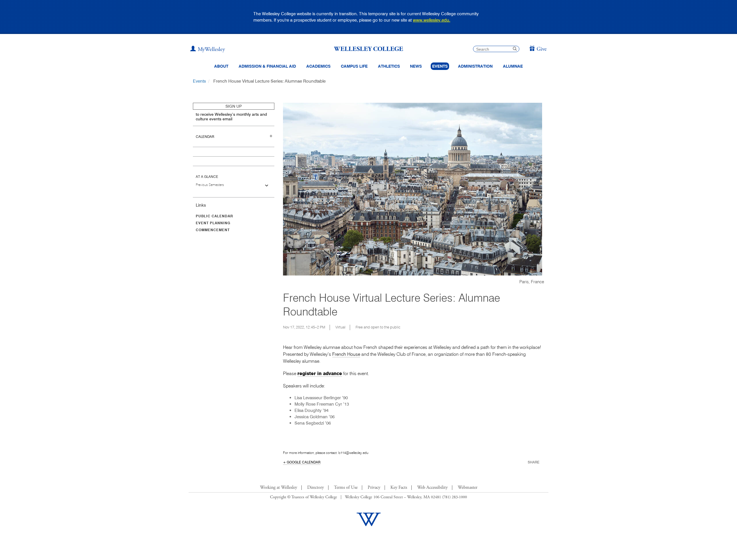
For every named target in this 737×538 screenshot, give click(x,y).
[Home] (368, 49)
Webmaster (467, 487)
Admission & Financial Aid (267, 66)
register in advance (319, 373)
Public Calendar (214, 216)
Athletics (389, 66)
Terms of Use (346, 487)
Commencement (213, 230)
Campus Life (354, 66)
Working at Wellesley (278, 487)
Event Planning (213, 223)
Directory (315, 487)
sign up (233, 106)
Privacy (374, 487)
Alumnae (513, 66)
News (416, 66)
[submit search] (514, 49)
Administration (475, 66)
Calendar (205, 136)
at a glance (207, 176)
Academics (318, 66)
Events (440, 66)
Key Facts (398, 487)
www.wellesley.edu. (431, 20)
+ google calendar (301, 462)
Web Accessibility (432, 487)
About (221, 66)
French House (346, 354)
